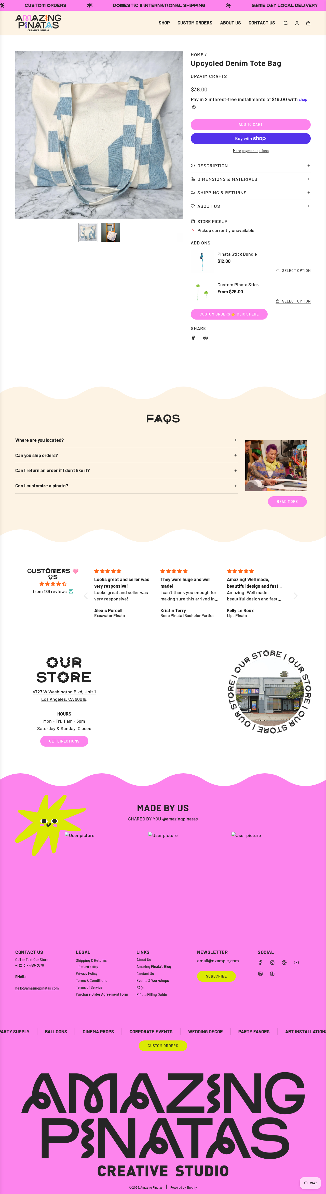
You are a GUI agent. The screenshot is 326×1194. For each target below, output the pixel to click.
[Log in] (297, 23)
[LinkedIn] (260, 973)
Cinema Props (36, 1031)
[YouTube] (296, 962)
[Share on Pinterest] (205, 339)
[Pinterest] (284, 962)
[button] (22, 135)
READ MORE (287, 501)
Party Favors (192, 1031)
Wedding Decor (143, 1031)
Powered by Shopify (183, 1187)
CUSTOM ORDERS (163, 1046)
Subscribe (216, 976)
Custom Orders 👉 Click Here (229, 314)
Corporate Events (89, 1031)
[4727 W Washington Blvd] (163, 700)
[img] (52, 584)
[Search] (285, 23)
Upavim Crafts (209, 76)
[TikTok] (272, 973)
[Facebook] (260, 962)
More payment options (251, 150)
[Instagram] (272, 962)
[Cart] (308, 23)
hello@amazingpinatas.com (37, 988)
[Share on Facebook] (193, 339)
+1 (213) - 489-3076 (29, 965)
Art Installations (244, 1031)
